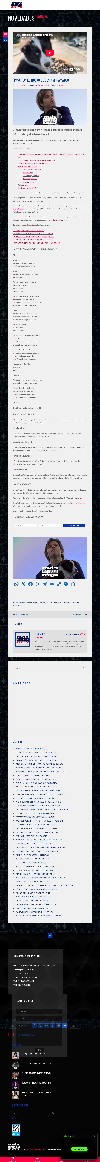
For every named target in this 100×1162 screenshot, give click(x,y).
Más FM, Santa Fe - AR (35, 1149)
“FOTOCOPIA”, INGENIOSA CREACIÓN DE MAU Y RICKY (38, 802)
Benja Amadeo (20, 603)
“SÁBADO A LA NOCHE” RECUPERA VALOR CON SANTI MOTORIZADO (44, 885)
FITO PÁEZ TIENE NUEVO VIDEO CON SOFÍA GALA (36, 866)
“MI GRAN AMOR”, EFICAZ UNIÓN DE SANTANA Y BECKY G (39, 768)
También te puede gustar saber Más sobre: (39, 160)
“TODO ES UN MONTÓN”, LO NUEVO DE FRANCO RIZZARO (36, 243)
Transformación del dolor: (32, 169)
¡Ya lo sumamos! (24, 185)
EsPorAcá (42, 603)
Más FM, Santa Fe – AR (17, 6)
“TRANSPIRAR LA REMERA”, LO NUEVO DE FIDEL (35, 874)
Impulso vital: (28, 173)
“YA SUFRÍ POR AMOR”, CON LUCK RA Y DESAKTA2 (36, 783)
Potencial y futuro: (30, 179)
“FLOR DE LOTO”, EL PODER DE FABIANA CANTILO (36, 813)
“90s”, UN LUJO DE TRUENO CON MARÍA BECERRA (36, 779)
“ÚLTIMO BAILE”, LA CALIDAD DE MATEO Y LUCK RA (37, 889)
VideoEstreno (17, 605)
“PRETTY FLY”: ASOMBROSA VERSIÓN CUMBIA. (35, 817)
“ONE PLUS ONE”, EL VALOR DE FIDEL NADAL (33, 775)
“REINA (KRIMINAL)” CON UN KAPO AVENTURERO (36, 825)
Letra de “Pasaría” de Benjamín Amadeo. (33, 163)
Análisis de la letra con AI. (27, 166)
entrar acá (78, 498)
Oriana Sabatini (18, 209)
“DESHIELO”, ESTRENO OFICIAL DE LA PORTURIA (36, 798)
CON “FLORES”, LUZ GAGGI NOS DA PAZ (32, 908)
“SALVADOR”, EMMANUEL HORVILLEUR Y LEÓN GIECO (38, 806)
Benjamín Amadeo (59, 220)
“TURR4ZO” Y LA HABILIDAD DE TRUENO (32, 901)
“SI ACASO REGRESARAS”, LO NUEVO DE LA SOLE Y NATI (39, 790)
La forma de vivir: (29, 182)
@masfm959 (27, 985)
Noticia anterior (22, 614)
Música (68, 603)
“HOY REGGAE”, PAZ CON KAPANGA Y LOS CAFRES (36, 828)
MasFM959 (21, 85)
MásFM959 (62, 603)
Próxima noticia (78, 614)
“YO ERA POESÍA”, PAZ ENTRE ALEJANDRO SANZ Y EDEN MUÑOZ (42, 809)
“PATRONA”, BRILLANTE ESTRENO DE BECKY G (35, 844)
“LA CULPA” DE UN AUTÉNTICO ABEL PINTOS (34, 870)
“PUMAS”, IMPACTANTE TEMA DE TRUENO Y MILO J (37, 851)
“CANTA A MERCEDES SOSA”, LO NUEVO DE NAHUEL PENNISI (40, 794)
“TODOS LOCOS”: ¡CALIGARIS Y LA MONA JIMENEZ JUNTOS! (40, 847)
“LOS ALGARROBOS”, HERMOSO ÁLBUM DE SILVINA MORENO (41, 878)
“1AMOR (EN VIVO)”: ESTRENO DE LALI (28, 231)
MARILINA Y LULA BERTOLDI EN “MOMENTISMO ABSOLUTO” (40, 771)
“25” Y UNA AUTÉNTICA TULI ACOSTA (31, 836)
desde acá (81, 503)
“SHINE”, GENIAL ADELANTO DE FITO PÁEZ (33, 893)
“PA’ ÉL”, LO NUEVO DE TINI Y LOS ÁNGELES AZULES (33, 237)
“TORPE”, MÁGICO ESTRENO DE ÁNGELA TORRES (36, 787)
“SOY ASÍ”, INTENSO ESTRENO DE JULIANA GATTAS (37, 832)
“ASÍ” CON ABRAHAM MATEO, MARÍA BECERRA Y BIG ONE (39, 821)
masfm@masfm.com (26, 981)
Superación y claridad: (31, 176)
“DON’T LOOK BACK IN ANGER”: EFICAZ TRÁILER (33, 234)
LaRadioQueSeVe (51, 603)
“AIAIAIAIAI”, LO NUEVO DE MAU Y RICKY (33, 882)
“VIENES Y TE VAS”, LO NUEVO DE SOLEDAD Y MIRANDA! (39, 916)
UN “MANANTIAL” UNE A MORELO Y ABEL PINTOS (36, 904)
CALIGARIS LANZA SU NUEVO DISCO (31, 863)
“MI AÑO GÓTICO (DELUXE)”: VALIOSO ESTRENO (33, 240)
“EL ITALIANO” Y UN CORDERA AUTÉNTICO (34, 859)
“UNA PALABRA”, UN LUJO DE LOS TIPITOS (33, 897)
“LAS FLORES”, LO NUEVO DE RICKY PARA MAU (34, 912)
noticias (62, 85)
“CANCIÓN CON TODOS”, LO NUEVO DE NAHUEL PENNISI (39, 840)
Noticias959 (76, 603)
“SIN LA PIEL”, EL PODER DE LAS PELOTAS (32, 855)
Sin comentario (43, 85)
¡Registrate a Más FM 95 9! (28, 188)
